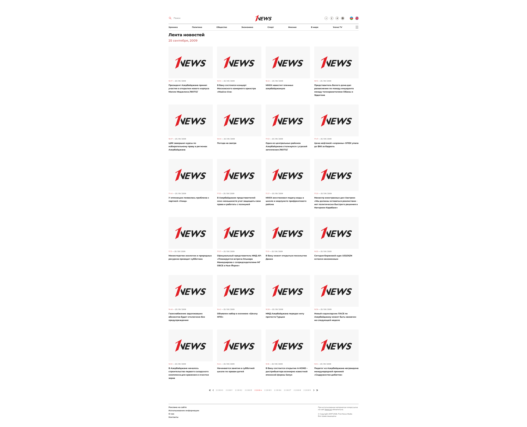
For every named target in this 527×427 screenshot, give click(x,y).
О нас (171, 414)
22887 (287, 390)
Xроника (173, 27)
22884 (258, 390)
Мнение (292, 27)
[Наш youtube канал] (326, 18)
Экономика (247, 27)
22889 (307, 390)
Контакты (173, 417)
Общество (221, 27)
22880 (220, 390)
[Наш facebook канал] (331, 18)
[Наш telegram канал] (337, 18)
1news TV (337, 27)
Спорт (270, 27)
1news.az (328, 409)
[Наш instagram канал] (342, 18)
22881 (229, 390)
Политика (197, 27)
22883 (248, 390)
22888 (297, 390)
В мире (314, 27)
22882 (239, 390)
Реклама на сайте (178, 407)
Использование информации (184, 410)
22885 (268, 390)
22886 (278, 390)
